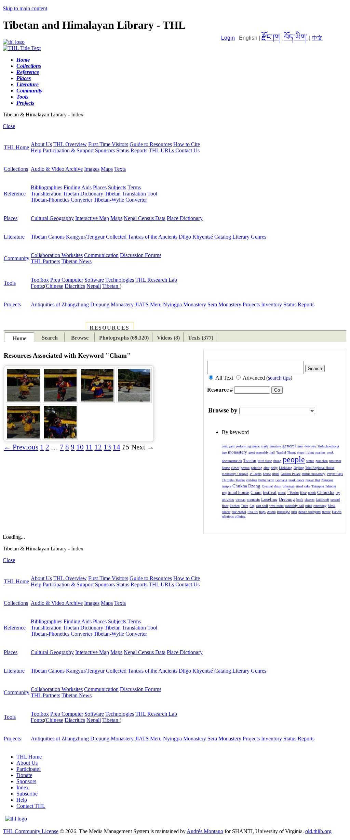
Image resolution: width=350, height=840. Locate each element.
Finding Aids (78, 187)
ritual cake (303, 486)
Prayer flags (335, 474)
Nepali (93, 286)
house (267, 474)
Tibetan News (77, 261)
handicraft (322, 499)
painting (256, 468)
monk (312, 493)
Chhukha (325, 492)
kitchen (235, 506)
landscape (283, 512)
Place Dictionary (185, 218)
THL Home (16, 147)
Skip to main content (25, 8)
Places (100, 187)
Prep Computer (66, 280)
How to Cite (186, 144)
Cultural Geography (52, 218)
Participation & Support (68, 150)
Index (22, 787)
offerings (289, 486)
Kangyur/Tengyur (85, 237)
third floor (265, 461)
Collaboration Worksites (57, 255)
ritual (275, 474)
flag (252, 506)
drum (277, 486)
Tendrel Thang (286, 452)
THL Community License (30, 831)
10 (80, 447)
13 (107, 447)
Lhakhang (285, 468)
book (299, 499)
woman (240, 499)
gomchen (321, 461)
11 (89, 447)
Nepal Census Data (144, 218)
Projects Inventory (262, 304)
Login (228, 38)
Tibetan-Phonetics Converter (61, 200)
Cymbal (267, 486)
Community (16, 258)
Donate (24, 775)
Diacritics (75, 286)
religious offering (233, 516)
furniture (275, 446)
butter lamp (266, 480)
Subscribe (27, 794)
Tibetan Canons (48, 237)
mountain (253, 499)
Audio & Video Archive (57, 169)
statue (310, 461)
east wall (262, 506)
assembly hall (294, 506)
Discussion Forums (140, 255)
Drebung (287, 499)
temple (226, 486)
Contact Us (187, 150)
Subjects (117, 187)
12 (98, 447)
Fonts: (37, 286)
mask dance (296, 480)
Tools (10, 283)
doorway (310, 446)
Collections (16, 169)
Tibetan (111, 286)
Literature (14, 237)
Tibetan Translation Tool (131, 193)
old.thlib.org (318, 831)
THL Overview (70, 144)
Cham (256, 492)
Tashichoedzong (328, 446)
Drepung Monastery (112, 304)
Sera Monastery (224, 304)
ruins (308, 506)
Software (94, 280)
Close (9, 126)
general (289, 445)
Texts (120, 169)
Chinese (54, 286)
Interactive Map (92, 218)
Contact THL (30, 806)
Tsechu (249, 460)
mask (264, 446)
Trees (244, 506)
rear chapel (239, 512)
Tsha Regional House (319, 468)
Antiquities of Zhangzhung (60, 304)
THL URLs (161, 150)
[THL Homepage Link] (14, 42)
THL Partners (45, 261)
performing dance (247, 446)
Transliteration (46, 193)
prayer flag (313, 480)
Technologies (119, 280)
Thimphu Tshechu (323, 486)
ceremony (319, 506)
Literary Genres (249, 237)
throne (326, 512)
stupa (300, 452)
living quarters (315, 452)
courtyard (228, 446)
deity (274, 468)
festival (270, 492)
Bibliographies (46, 187)
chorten (309, 499)
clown (235, 468)
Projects (12, 304)
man (294, 512)
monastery (237, 452)
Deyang (299, 468)
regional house (235, 492)
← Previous (21, 447)
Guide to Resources (151, 144)
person (245, 468)
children (251, 480)
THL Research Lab (156, 280)
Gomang (281, 480)
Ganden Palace (290, 474)
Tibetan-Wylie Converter (120, 200)
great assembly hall (261, 452)
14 (116, 447)
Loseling (269, 499)
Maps (107, 169)
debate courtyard (309, 512)
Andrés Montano (205, 831)
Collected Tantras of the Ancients (141, 237)
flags (262, 512)
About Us (41, 144)
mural (282, 493)
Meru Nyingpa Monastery (178, 304)
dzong (277, 461)
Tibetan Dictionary (83, 193)
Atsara (271, 512)
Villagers (255, 474)
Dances (336, 512)
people (294, 459)
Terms (134, 187)
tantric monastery (313, 474)
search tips (279, 378)
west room (276, 506)
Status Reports (131, 150)
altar (266, 468)
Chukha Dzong (246, 485)
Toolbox (40, 280)
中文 (317, 38)
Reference (15, 193)
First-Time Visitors (108, 144)
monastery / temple (235, 474)
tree (224, 452)
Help (36, 150)
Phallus (252, 512)
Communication (101, 255)
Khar (303, 493)
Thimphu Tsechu (233, 480)
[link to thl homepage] (16, 819)
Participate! (28, 769)
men (300, 446)
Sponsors (105, 150)
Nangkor (327, 480)
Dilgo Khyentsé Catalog (205, 237)
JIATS (142, 304)
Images (91, 169)
